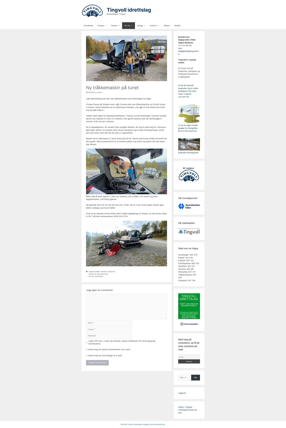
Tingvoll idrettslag (129, 10)
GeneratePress (159, 424)
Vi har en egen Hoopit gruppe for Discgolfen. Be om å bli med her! (188, 128)
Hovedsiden (88, 25)
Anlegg (140, 25)
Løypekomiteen (94, 271)
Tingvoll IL (111, 271)
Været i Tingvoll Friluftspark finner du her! (187, 410)
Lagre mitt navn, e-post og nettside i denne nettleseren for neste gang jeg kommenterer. (121, 342)
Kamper (114, 25)
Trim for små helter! (95, 276)
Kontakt (177, 25)
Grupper (101, 25)
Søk (195, 377)
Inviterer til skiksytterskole (98, 274)
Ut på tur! (153, 25)
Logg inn (182, 393)
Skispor (167, 25)
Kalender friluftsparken (188, 153)
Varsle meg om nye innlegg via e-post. (105, 355)
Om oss (127, 25)
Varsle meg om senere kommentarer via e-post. (109, 349)
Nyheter (104, 271)
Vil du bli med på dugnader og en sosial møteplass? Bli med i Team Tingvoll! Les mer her (188, 91)
